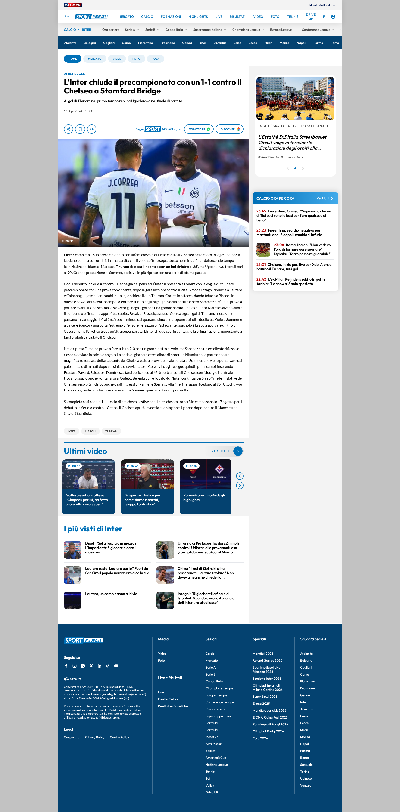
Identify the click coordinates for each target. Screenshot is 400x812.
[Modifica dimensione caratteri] (91, 129)
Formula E (213, 730)
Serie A (211, 667)
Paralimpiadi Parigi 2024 (270, 724)
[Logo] (92, 16)
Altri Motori (214, 744)
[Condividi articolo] (68, 129)
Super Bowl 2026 (265, 696)
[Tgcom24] (73, 5)
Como (304, 674)
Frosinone (307, 688)
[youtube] (116, 665)
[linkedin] (99, 665)
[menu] (66, 16)
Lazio (304, 716)
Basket (210, 751)
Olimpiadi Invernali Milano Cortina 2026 (268, 687)
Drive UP (212, 792)
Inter (303, 702)
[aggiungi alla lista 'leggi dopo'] (80, 129)
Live (161, 692)
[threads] (108, 665)
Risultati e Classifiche (173, 706)
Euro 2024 (260, 738)
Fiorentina (307, 681)
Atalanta (306, 653)
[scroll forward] (240, 485)
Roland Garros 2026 (267, 660)
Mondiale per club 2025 (269, 710)
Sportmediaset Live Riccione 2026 (266, 669)
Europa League (216, 695)
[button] (72, 59)
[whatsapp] (83, 665)
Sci (208, 778)
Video (162, 653)
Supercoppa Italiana (220, 716)
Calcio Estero (215, 709)
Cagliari (306, 667)
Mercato (212, 660)
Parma (305, 751)
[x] (91, 665)
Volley (210, 785)
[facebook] (66, 665)
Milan (304, 730)
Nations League (217, 764)
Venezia (305, 785)
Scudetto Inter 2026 (267, 678)
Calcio (210, 653)
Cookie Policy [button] (119, 737)
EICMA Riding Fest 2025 (270, 717)
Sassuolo (306, 764)
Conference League (220, 702)
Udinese (306, 778)
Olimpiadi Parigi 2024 (268, 731)
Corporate (71, 737)
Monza (305, 737)
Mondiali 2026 (263, 653)
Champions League (219, 688)
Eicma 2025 (261, 703)
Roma (304, 758)
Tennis (210, 771)
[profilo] (333, 16)
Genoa (305, 695)
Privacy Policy (94, 737)
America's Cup (216, 758)
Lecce (304, 723)
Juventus (306, 709)
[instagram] (74, 665)
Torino (304, 771)
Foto (161, 660)
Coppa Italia (214, 681)
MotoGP (212, 737)
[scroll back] (240, 476)
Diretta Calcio (168, 699)
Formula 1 (212, 723)
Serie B (211, 674)
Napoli (304, 744)
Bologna (306, 660)
